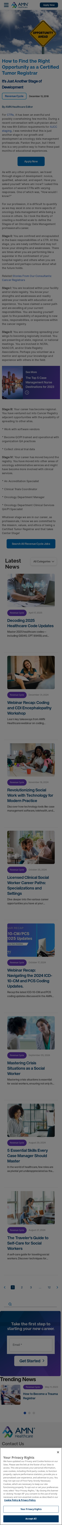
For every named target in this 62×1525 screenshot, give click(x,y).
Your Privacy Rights (31, 1509)
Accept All (30, 1518)
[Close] (58, 1452)
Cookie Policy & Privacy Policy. (20, 1500)
